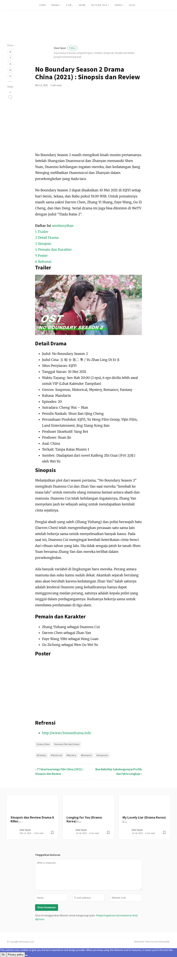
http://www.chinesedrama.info (66, 733)
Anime (82, 5)
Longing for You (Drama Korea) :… (84, 819)
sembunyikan (63, 226)
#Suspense (102, 755)
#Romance (86, 755)
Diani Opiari (65, 48)
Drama (55, 5)
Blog (132, 5)
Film (68, 5)
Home (42, 5)
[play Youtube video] (88, 305)
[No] (26, 955)
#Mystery (71, 755)
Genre (118, 5)
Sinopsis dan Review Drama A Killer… (32, 819)
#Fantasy (41, 755)
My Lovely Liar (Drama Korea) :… (144, 819)
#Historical (56, 755)
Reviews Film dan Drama (66, 744)
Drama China (43, 744)
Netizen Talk (99, 5)
